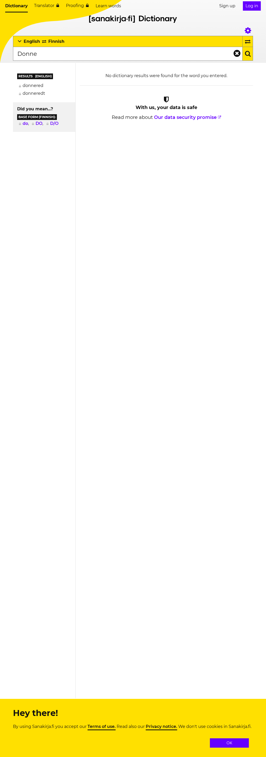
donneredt (34, 93)
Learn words (108, 5)
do (25, 123)
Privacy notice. (161, 726)
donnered (33, 85)
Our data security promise (185, 117)
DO (39, 123)
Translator (44, 5)
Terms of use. (102, 726)
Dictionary (16, 5)
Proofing (75, 5)
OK (229, 743)
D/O (54, 123)
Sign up (227, 5)
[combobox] (127, 53)
